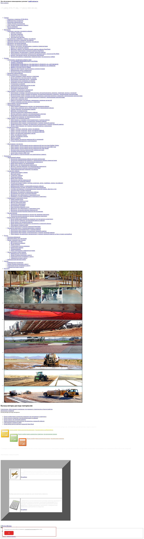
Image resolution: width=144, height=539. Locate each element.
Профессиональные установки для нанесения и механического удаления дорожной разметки (37, 124)
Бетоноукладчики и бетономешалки (21, 71)
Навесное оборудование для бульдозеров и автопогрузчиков (28, 68)
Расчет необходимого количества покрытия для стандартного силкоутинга (32, 219)
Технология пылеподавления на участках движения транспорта (29, 216)
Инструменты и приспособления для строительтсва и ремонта (28, 154)
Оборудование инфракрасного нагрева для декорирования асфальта (30, 106)
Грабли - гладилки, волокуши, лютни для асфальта (25, 129)
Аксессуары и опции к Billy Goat (20, 153)
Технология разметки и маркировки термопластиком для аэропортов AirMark (33, 56)
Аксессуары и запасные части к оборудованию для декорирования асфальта (32, 108)
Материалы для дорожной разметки (17, 44)
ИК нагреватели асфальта (18, 243)
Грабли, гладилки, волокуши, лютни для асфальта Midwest (27, 130)
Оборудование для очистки (15, 144)
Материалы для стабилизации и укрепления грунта (25, 195)
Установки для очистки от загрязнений (22, 89)
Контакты (7, 268)
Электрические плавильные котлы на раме (23, 85)
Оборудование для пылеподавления (17, 103)
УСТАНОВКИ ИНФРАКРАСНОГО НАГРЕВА (24, 61)
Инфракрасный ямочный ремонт (16, 259)
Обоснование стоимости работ (19, 225)
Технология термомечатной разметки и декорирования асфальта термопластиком (34, 160)
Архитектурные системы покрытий (21, 190)
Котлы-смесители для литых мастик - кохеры (23, 77)
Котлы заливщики (12, 26)
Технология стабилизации (18, 204)
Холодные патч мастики (17, 37)
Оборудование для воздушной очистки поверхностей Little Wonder (30, 148)
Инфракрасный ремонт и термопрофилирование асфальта (27, 186)
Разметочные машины (17, 247)
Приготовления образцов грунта (20, 207)
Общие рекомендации (17, 199)
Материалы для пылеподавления (16, 43)
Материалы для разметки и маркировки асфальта (24, 192)
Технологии (7, 156)
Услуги (6, 235)
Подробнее (24, 477)
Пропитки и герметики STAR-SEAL (17, 19)
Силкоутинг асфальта (13, 171)
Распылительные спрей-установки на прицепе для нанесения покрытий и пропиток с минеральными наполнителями (44, 94)
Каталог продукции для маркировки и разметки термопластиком (29, 46)
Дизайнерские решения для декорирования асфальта (25, 117)
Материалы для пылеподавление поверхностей (24, 210)
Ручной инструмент (13, 127)
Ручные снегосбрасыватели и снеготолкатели (24, 141)
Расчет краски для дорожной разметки (21, 222)
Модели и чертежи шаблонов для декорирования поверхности (28, 166)
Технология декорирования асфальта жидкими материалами (28, 159)
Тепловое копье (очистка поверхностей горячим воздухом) (27, 150)
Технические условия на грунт (19, 201)
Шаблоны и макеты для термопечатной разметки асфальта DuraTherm (30, 49)
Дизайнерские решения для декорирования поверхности (27, 162)
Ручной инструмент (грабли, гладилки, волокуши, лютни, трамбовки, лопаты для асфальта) (37, 183)
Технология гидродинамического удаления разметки (26, 229)
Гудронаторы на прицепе (18, 83)
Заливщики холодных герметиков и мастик (23, 82)
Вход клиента (4, 3)
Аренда (6, 261)
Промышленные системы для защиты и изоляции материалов (28, 187)
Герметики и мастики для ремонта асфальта (19, 31)
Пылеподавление (12, 213)
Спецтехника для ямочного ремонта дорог (19, 59)
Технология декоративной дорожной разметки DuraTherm (27, 50)
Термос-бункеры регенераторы (16, 23)
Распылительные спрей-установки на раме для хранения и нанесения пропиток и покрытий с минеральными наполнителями (46, 95)
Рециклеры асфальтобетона (15, 22)
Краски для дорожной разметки (20, 47)
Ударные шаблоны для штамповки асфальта (23, 109)
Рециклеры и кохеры (16, 241)
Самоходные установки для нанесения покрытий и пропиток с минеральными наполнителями (38, 97)
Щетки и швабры (15, 138)
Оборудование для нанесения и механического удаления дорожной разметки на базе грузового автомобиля (41, 234)
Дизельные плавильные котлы (19, 88)
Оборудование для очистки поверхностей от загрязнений (27, 139)
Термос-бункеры (15, 244)
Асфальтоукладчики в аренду (19, 258)
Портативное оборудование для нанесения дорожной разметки (28, 121)
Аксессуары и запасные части (19, 99)
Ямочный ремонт (16, 174)
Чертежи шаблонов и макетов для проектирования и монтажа (28, 114)
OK (9, 533)
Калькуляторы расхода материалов (17, 217)
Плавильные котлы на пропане (19, 86)
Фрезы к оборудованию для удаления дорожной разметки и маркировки (31, 126)
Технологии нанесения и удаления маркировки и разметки (24, 228)
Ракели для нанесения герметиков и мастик (23, 133)
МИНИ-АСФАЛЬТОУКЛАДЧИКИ (21, 67)
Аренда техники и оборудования (16, 252)
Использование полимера (18, 205)
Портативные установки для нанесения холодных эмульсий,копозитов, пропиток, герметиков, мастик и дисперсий (43, 92)
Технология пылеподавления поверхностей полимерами (27, 211)
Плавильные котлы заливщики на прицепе (23, 80)
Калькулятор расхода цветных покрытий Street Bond (25, 115)
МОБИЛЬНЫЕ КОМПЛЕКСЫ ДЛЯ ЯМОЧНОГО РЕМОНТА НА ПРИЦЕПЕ (33, 65)
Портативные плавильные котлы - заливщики (24, 79)
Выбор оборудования (17, 178)
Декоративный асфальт (13, 105)
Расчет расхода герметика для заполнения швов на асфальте (28, 220)
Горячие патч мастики (17, 35)
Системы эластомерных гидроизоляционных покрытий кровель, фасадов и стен (33, 189)
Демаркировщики (16, 249)
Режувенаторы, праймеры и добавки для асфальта (21, 38)
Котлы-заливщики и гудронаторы (16, 74)
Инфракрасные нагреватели (15, 20)
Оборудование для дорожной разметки (18, 118)
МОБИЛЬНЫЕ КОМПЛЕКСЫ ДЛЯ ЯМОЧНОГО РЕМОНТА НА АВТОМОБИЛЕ (34, 64)
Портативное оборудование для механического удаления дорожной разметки (33, 123)
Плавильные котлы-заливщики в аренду (22, 256)
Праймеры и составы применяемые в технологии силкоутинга (28, 196)
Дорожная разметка (16, 177)
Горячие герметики (16, 32)
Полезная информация (13, 237)
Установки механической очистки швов (22, 151)
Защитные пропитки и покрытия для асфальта (20, 40)
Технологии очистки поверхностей (21, 180)
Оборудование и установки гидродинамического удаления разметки (30, 120)
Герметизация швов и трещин (19, 172)
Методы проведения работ (18, 202)
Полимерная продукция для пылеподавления (23, 193)
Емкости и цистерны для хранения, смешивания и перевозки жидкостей (31, 100)
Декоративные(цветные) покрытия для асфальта (24, 169)
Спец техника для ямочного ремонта (17, 25)
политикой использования (30, 529)
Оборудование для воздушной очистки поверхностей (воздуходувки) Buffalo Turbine (35, 145)
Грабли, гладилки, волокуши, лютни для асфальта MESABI (27, 132)
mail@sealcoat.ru (33, 1)
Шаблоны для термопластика (19, 111)
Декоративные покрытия (14, 28)
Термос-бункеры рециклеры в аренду (21, 255)
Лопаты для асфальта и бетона (19, 136)
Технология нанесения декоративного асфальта (24, 112)
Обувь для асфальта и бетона (19, 135)
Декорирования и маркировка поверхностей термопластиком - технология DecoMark (35, 53)
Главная (6, 17)
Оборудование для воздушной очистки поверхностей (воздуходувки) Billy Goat (33, 147)
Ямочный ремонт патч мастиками (17, 238)
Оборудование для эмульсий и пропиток (18, 91)
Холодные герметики (17, 34)
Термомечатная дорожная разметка (20, 181)
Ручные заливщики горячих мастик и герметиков (25, 76)
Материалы (7, 29)
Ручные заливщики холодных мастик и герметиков (25, 102)
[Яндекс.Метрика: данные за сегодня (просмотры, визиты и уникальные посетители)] (6, 526)
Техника (6, 58)
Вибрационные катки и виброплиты (21, 70)
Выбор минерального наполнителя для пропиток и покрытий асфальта (31, 223)
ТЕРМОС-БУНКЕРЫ (17, 62)
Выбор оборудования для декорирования (22, 163)
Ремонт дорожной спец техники (16, 240)
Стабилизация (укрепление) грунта (17, 198)
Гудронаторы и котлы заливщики (20, 246)
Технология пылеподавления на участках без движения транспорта (30, 214)
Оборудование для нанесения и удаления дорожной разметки (28, 52)
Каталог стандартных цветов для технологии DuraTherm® (27, 55)
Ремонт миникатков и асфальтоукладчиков (23, 250)
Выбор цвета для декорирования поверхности (24, 165)
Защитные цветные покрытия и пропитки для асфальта (23, 41)
